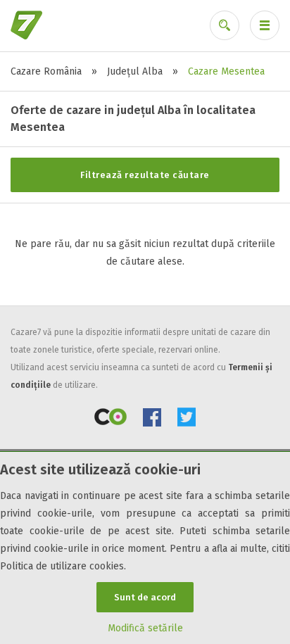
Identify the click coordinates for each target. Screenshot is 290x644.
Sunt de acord (145, 597)
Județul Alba (135, 71)
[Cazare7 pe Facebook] (152, 419)
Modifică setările (145, 628)
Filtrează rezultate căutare (145, 175)
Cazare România (46, 71)
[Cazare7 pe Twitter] (186, 419)
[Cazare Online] (110, 419)
